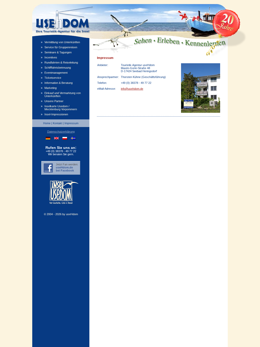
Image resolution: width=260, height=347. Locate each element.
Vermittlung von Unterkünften (62, 42)
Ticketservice (52, 77)
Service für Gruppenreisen (60, 47)
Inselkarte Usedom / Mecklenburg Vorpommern (60, 108)
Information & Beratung (58, 82)
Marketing (50, 87)
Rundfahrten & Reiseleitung (61, 62)
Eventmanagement (56, 72)
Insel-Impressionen (56, 114)
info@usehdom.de (132, 88)
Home (47, 123)
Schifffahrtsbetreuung (57, 67)
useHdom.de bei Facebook (65, 169)
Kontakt (57, 123)
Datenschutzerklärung (61, 131)
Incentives (50, 57)
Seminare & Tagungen (58, 52)
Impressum (71, 123)
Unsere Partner (53, 101)
